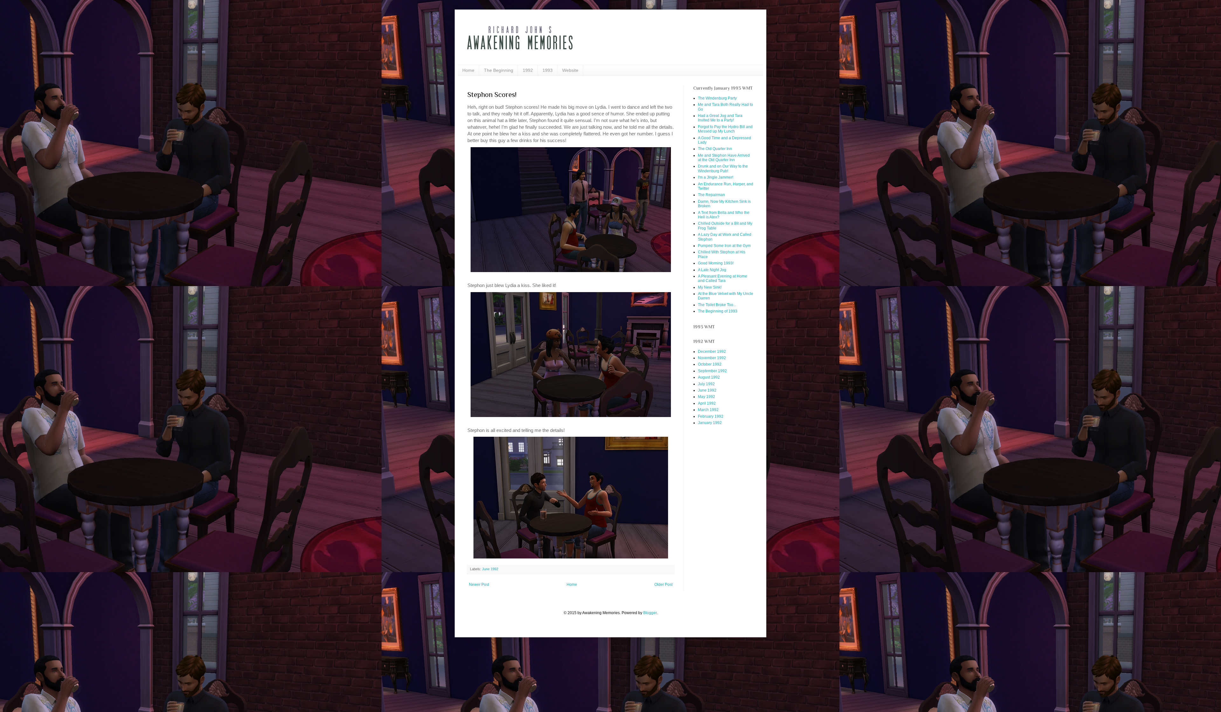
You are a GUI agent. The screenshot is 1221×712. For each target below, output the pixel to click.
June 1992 (490, 569)
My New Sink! (709, 287)
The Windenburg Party (717, 98)
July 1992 (706, 384)
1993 (547, 70)
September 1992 (712, 371)
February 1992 (710, 416)
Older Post (663, 584)
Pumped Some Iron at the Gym (724, 245)
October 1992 (709, 364)
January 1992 (710, 423)
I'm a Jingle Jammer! (715, 177)
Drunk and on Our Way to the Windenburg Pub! (723, 168)
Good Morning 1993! (716, 263)
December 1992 (712, 351)
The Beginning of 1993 (717, 311)
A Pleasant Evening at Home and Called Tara (722, 278)
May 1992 (706, 396)
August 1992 (709, 377)
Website (570, 70)
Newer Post (479, 584)
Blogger (650, 613)
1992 (528, 70)
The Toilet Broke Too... (717, 305)
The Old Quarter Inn (715, 149)
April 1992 (707, 403)
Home (468, 70)
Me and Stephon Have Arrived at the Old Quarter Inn (724, 157)
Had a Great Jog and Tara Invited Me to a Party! (720, 117)
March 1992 (708, 409)
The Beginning (498, 70)
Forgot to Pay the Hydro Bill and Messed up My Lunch (725, 129)
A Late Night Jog (712, 270)
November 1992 (712, 358)
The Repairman (711, 195)
